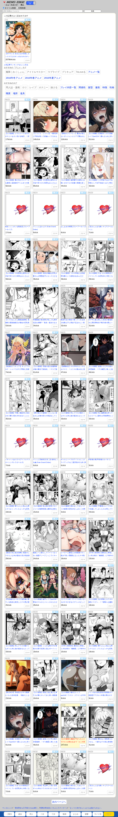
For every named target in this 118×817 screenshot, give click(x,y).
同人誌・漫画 (13, 87)
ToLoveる (81, 72)
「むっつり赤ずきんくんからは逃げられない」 (85, 808)
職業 (8, 93)
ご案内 (9, 814)
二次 (42, 814)
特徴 (104, 87)
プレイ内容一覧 (68, 87)
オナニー (43, 87)
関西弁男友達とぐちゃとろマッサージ (54, 808)
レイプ (32, 87)
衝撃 (86, 814)
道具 (22, 93)
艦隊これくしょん (15, 72)
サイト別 (97, 814)
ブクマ (108, 814)
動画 (64, 814)
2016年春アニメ (33, 78)
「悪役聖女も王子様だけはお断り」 (26, 808)
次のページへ (59, 802)
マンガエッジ (7, 808)
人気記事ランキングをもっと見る (16, 65)
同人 (31, 814)
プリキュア (67, 72)
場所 (15, 93)
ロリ (24, 87)
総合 (20, 814)
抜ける (54, 87)
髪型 (90, 87)
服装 (97, 87)
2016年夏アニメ (52, 78)
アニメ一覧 (94, 72)
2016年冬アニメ (14, 78)
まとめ (75, 814)
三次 (53, 814)
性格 (112, 87)
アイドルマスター (36, 72)
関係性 (82, 87)
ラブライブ (53, 72)
